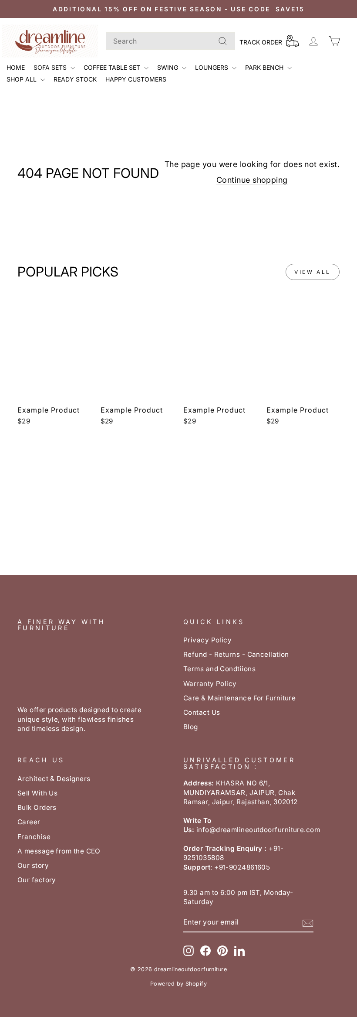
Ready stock (75, 79)
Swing (168, 67)
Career (28, 822)
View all (312, 272)
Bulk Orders (37, 807)
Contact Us (201, 712)
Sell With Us (37, 793)
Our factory (36, 880)
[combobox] (170, 41)
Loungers (212, 67)
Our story (33, 865)
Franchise (34, 837)
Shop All (22, 79)
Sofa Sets (51, 67)
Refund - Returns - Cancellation (236, 654)
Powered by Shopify (178, 983)
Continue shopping (252, 179)
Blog (190, 727)
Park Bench (265, 67)
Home (16, 67)
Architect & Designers (53, 779)
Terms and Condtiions (219, 669)
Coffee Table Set (113, 67)
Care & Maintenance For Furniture (239, 698)
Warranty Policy (210, 683)
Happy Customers (135, 79)
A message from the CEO (59, 851)
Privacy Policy (207, 640)
